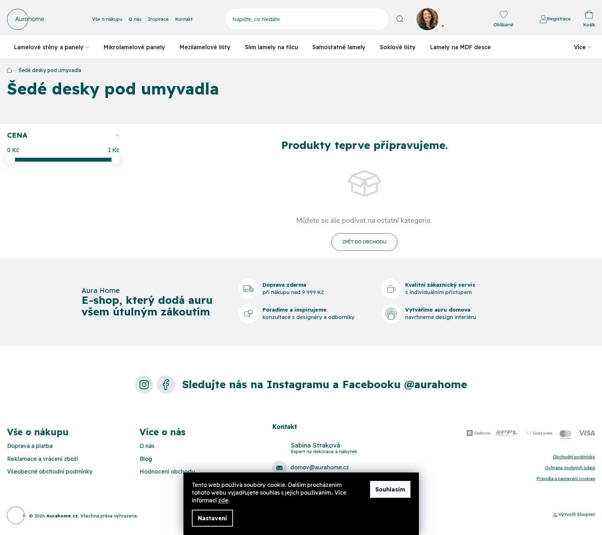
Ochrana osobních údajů (570, 467)
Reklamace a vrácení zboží (42, 458)
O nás (135, 19)
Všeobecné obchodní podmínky (49, 471)
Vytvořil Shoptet (576, 514)
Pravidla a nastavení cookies (566, 478)
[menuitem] (51, 46)
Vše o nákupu (107, 19)
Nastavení (212, 518)
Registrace (559, 18)
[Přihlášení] (520, 19)
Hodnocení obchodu (167, 471)
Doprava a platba (30, 445)
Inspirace (158, 19)
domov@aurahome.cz (319, 467)
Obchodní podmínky (574, 456)
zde (223, 500)
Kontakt (184, 19)
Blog (146, 458)
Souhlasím (390, 489)
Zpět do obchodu (364, 242)
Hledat (400, 19)
